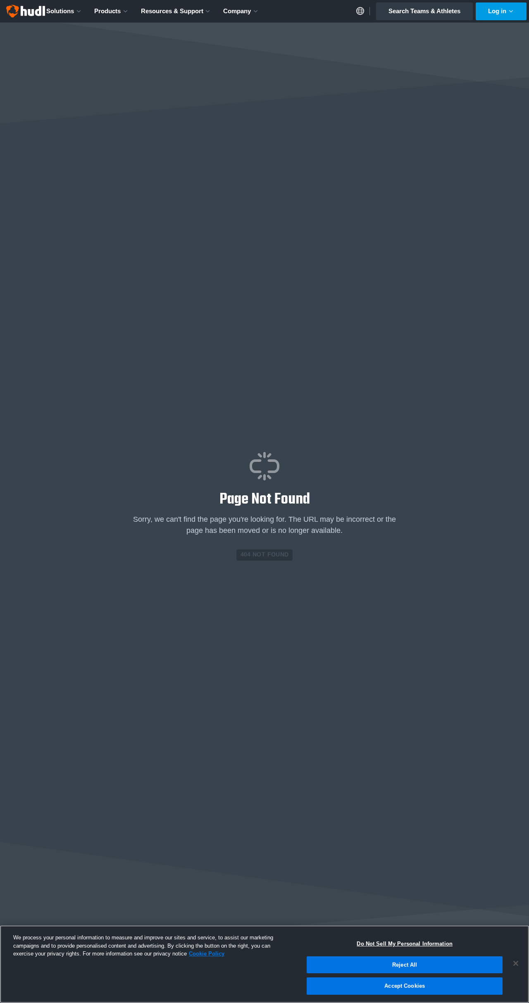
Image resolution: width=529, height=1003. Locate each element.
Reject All (404, 965)
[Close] (516, 963)
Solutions (60, 10)
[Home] (25, 11)
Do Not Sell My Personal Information (405, 944)
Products (107, 10)
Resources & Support (172, 10)
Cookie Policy (206, 954)
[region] (264, 964)
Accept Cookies (404, 986)
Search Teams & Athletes (424, 10)
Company (237, 10)
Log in (497, 10)
